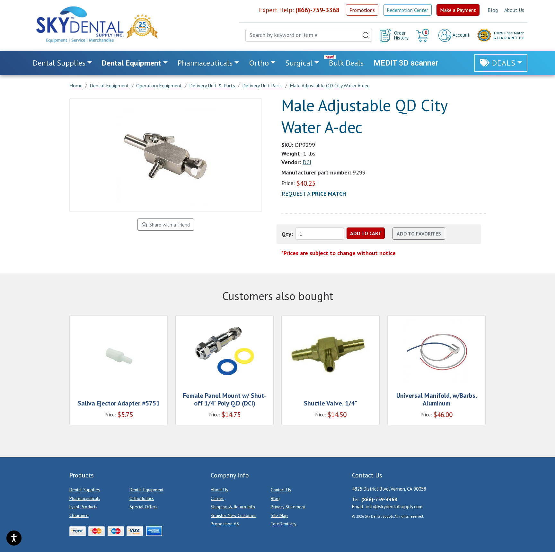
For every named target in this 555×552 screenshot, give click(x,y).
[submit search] (365, 35)
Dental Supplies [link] (59, 63)
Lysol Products (83, 507)
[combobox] (308, 35)
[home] (79, 24)
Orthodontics (141, 498)
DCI (307, 162)
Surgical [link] (299, 63)
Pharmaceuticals (84, 498)
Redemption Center (407, 10)
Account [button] (460, 35)
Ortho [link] (259, 63)
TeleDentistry (283, 524)
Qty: (287, 234)
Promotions (362, 10)
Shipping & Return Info (233, 507)
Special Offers (143, 507)
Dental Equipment (146, 490)
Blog (493, 10)
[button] (423, 35)
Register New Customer (233, 515)
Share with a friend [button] (168, 224)
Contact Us (281, 490)
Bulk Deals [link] (346, 63)
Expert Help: (299, 10)
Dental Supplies (84, 490)
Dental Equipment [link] (131, 63)
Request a (314, 193)
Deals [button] (503, 63)
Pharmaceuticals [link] (205, 63)
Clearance (79, 515)
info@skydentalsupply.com (394, 506)
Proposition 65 (225, 524)
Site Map (279, 515)
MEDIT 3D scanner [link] (406, 62)
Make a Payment (458, 10)
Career (217, 498)
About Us (514, 10)
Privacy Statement (288, 507)
